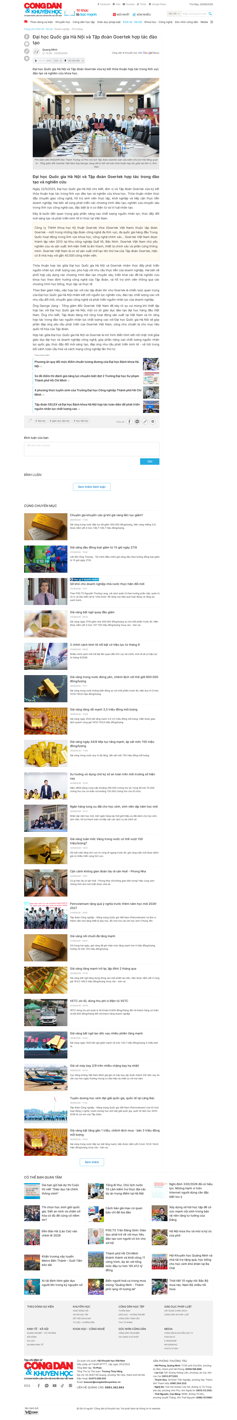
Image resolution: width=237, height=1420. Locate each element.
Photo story (171, 1348)
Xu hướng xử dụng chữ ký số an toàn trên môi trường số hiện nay (112, 776)
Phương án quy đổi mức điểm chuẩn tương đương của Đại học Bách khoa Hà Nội (87, 364)
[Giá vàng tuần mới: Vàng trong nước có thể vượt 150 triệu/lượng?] (46, 850)
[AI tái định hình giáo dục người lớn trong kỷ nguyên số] (32, 1287)
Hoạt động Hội (80, 1311)
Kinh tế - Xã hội (132, 22)
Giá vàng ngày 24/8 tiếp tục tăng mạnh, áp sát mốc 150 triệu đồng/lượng (112, 744)
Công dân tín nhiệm (128, 1333)
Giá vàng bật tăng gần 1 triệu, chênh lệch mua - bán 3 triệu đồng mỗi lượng (115, 1132)
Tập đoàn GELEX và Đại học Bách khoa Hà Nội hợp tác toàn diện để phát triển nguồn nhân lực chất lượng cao (87, 406)
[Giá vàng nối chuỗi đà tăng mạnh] (46, 948)
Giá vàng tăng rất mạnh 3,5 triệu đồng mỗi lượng (103, 709)
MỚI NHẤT (123, 14)
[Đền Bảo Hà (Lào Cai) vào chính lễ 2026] (32, 1237)
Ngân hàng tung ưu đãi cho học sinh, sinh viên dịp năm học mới (114, 806)
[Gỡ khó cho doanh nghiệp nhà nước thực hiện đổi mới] (46, 591)
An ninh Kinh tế (35, 1344)
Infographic (171, 1344)
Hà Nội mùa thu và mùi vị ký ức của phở (190, 1233)
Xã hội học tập (80, 1314)
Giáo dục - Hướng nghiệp (131, 1314)
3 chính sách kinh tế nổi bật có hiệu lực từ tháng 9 (105, 644)
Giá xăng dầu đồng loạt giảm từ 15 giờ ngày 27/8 (103, 547)
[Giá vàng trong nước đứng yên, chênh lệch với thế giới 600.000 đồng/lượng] (46, 688)
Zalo (118, 4)
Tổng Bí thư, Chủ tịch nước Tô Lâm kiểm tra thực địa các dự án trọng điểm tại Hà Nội (126, 1189)
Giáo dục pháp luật (109, 22)
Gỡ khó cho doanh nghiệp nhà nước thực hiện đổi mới (107, 584)
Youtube (130, 4)
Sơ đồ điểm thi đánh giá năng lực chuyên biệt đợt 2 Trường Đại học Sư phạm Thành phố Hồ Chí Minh (87, 378)
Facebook (105, 4)
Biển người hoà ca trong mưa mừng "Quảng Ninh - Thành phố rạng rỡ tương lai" (126, 1285)
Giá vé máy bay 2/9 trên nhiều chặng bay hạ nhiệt (104, 1065)
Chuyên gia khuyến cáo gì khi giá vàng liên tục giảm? (106, 515)
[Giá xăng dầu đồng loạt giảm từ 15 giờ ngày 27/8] (46, 559)
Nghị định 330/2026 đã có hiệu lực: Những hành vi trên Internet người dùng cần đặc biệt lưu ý (191, 1190)
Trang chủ (29, 29)
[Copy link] (27, 51)
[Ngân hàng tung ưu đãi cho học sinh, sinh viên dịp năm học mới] (46, 818)
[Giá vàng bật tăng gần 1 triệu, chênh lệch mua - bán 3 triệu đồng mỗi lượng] (46, 1142)
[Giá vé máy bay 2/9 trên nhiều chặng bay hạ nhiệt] (46, 1077)
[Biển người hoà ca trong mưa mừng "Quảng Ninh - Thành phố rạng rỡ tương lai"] (96, 1287)
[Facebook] (27, 38)
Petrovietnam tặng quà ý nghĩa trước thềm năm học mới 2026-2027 (113, 906)
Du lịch (31, 1341)
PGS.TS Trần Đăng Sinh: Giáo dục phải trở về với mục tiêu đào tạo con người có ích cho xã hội (126, 1237)
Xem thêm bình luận (92, 487)
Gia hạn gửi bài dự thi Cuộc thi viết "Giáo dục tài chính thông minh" (60, 1189)
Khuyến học (62, 22)
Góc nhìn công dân (186, 22)
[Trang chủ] (26, 21)
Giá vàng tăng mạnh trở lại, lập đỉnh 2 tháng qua (103, 968)
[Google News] (151, 53)
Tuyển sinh (124, 1311)
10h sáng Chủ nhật (128, 1337)
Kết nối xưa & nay (82, 1318)
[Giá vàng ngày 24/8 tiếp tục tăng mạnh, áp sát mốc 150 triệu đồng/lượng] (46, 753)
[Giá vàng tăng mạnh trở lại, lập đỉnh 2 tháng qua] (46, 980)
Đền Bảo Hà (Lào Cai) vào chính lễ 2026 (59, 1233)
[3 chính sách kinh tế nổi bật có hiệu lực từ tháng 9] (46, 656)
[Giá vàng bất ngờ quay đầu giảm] (46, 624)
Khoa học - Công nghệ (158, 22)
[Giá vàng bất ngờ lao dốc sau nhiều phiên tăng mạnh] (46, 1045)
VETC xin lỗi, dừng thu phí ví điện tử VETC (99, 1001)
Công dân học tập (84, 22)
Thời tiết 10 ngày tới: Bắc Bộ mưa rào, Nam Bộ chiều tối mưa (188, 1285)
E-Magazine (170, 1341)
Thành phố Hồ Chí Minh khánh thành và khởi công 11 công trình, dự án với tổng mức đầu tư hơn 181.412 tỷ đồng (125, 1262)
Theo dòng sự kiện (41, 22)
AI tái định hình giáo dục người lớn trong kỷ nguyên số (62, 1283)
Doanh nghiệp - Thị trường (69, 29)
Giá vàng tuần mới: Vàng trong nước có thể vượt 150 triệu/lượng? (106, 841)
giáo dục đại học (61, 420)
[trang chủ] (60, 9)
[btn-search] (210, 14)
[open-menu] (211, 22)
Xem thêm (92, 1162)
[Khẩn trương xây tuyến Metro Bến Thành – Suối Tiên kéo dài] (32, 1262)
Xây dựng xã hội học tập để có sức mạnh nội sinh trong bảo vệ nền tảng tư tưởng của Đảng (190, 1213)
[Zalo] (26, 43)
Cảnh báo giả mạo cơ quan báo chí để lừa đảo (124, 1210)
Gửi (150, 461)
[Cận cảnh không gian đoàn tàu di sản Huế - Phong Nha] (46, 883)
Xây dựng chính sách (175, 1311)
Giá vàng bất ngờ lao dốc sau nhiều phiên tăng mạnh (106, 1033)
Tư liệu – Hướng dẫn (83, 1322)
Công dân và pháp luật (176, 1314)
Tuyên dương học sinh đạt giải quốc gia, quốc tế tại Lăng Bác (112, 1098)
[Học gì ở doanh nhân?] (115, 579)
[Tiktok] (62, 1387)
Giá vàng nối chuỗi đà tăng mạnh (92, 936)
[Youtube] (55, 1387)
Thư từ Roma (125, 1322)
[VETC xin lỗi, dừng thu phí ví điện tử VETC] (46, 1012)
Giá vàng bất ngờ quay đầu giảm (92, 612)
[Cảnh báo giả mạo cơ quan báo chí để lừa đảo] (96, 1214)
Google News (159, 4)
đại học (42, 420)
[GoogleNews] (70, 1387)
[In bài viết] (27, 60)
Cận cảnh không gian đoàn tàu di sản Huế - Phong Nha (108, 871)
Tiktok (143, 4)
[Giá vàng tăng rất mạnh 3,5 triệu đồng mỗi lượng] (46, 721)
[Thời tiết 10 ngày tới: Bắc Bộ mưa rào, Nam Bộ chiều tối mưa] (160, 1287)
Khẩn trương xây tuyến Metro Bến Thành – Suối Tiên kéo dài (62, 1261)
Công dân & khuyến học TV (178, 1333)
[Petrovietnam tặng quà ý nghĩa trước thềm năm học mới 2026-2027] (46, 915)
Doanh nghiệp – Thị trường (41, 1333)
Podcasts (169, 1337)
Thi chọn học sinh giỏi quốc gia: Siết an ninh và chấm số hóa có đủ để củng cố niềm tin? (61, 1213)
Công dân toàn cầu (129, 1318)
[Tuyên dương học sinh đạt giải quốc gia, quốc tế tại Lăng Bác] (46, 1110)
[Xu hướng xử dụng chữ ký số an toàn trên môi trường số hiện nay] (46, 786)
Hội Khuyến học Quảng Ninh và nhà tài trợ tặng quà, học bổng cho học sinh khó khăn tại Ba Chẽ (190, 1262)
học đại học (82, 420)
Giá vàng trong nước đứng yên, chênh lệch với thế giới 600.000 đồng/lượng (114, 679)
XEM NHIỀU (144, 14)
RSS (27, 1386)
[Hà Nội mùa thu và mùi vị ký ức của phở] (160, 1237)
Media (204, 22)
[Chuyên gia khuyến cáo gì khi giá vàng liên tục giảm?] (46, 527)
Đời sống (32, 1337)
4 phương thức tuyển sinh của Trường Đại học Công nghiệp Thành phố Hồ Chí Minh (88, 392)
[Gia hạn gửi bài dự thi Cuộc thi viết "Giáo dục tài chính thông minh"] (32, 1191)
